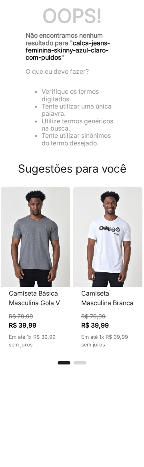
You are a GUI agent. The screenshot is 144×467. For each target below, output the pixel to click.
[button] (64, 362)
